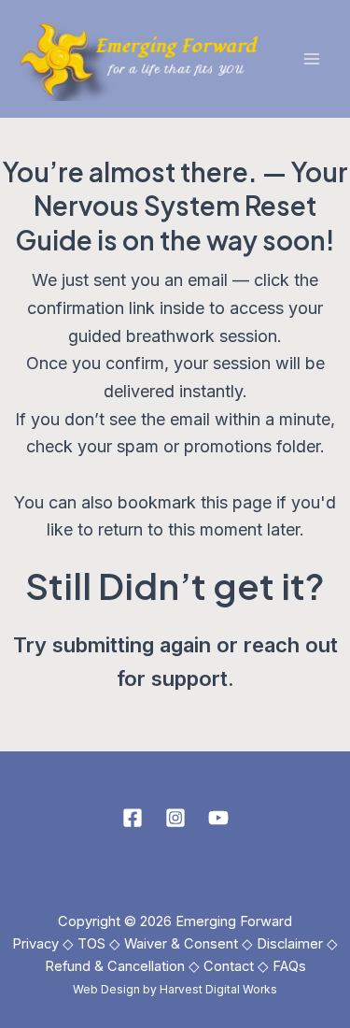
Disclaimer (290, 943)
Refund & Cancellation (115, 966)
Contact (228, 966)
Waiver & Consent (181, 943)
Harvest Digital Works (218, 989)
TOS (91, 943)
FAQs (289, 966)
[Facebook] (132, 817)
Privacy (35, 943)
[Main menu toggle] (311, 59)
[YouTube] (218, 817)
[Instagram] (175, 817)
